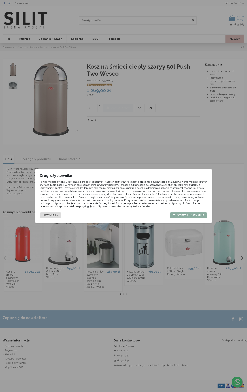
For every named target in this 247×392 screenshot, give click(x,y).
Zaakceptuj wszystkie (188, 215)
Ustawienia (50, 215)
